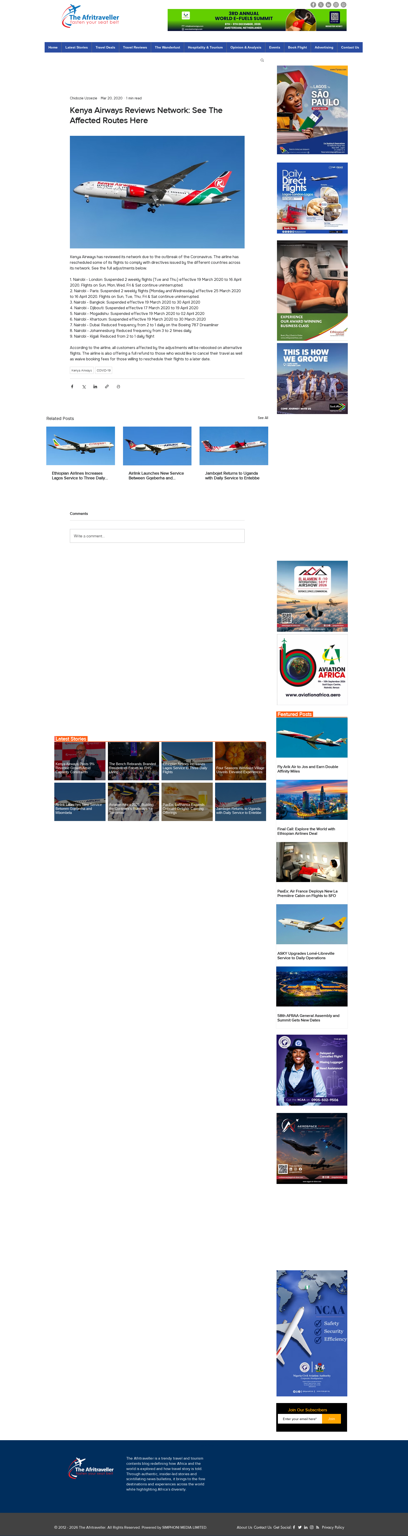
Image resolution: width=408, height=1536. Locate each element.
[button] (231, 1515)
